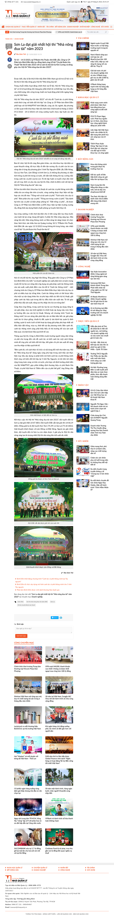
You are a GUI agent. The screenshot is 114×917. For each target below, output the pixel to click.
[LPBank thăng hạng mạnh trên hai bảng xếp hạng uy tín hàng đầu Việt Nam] (82, 86)
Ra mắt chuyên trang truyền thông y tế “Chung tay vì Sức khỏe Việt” (100, 471)
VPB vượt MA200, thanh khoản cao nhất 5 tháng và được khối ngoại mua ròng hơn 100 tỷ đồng (63, 31)
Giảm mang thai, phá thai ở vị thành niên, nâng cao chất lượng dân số (99, 448)
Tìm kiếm (106, 31)
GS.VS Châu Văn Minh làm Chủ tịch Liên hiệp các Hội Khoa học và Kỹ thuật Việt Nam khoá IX (99, 393)
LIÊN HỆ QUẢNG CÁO (64, 912)
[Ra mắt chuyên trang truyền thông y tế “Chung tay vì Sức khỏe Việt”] (82, 470)
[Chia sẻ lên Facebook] (9, 58)
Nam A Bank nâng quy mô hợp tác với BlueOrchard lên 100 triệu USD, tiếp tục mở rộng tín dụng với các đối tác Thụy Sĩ (99, 59)
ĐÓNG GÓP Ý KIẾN (49, 912)
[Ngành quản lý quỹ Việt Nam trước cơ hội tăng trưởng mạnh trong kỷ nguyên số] (82, 45)
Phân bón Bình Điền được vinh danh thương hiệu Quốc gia (38, 588)
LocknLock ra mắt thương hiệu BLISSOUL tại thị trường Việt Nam (27, 726)
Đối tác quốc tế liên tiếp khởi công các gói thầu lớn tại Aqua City (99, 175)
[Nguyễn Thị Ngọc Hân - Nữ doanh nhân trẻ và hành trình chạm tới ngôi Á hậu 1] (82, 405)
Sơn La (53, 600)
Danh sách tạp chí (73, 2)
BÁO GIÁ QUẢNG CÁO (80, 912)
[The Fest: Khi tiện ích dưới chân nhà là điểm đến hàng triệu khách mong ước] (82, 198)
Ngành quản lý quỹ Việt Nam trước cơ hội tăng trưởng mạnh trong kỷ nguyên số (100, 45)
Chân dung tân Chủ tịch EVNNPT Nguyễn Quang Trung (99, 416)
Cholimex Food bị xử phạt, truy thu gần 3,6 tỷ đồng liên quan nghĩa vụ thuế (59, 849)
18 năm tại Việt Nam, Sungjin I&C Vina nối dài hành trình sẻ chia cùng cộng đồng (59, 697)
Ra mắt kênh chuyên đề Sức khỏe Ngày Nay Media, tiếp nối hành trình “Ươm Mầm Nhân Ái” (100, 483)
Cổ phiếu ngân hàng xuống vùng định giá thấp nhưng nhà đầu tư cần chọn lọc (28, 789)
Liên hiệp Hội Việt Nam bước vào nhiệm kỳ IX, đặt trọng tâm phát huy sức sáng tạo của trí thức (100, 133)
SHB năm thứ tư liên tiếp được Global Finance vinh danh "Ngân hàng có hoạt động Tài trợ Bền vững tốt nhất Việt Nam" (59, 758)
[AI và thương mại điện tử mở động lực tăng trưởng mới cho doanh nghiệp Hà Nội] (82, 310)
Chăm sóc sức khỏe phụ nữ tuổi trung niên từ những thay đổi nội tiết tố (99, 460)
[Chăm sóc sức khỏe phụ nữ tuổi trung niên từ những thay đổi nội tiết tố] (82, 459)
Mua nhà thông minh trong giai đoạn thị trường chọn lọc (99, 165)
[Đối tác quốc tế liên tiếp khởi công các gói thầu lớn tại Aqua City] (82, 176)
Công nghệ (84, 265)
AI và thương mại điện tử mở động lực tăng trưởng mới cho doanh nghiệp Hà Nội (99, 310)
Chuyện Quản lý (40, 866)
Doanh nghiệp (86, 208)
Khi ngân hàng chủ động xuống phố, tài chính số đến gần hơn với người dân (58, 727)
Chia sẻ (55, 616)
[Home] (9, 51)
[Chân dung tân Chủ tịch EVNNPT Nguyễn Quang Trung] (82, 417)
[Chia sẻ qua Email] (9, 65)
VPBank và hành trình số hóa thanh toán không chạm (59, 818)
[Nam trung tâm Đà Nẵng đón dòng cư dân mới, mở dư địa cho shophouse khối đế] (82, 186)
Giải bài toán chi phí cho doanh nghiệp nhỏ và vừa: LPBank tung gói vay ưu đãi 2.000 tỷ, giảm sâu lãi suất (100, 73)
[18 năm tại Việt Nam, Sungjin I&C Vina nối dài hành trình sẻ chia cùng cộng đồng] (82, 255)
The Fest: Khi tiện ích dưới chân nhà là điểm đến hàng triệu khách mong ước (99, 198)
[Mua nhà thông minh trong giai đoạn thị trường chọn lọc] (82, 166)
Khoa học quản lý (88, 96)
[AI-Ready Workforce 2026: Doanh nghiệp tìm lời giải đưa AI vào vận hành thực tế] (82, 298)
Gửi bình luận (21, 634)
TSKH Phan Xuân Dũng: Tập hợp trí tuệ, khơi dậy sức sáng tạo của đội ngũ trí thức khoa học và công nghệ (99, 146)
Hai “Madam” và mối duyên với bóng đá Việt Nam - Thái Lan (26, 756)
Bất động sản (85, 158)
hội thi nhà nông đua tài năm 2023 (37, 600)
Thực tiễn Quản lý (88, 320)
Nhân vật (83, 384)
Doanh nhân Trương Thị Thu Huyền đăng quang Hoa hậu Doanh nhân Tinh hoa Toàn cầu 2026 (99, 429)
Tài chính (83, 37)
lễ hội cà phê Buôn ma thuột (26, 603)
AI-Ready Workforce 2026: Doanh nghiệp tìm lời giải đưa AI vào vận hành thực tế (99, 299)
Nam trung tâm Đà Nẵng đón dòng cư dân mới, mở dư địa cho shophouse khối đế (99, 187)
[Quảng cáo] (70, 13)
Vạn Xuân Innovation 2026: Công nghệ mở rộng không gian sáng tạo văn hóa (99, 274)
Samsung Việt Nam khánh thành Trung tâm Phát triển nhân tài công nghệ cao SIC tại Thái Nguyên (100, 286)
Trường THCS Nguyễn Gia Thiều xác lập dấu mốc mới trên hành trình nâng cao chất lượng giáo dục (99, 357)
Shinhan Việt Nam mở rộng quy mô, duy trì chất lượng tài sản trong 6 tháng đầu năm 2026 (28, 697)
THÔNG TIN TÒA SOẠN (33, 912)
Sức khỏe (83, 440)
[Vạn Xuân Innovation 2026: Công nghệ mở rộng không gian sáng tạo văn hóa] (82, 273)
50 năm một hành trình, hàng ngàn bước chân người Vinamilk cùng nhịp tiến (58, 789)
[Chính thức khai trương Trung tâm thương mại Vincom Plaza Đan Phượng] (82, 216)
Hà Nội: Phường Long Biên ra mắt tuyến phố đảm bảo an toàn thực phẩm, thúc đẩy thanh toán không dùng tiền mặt (99, 372)
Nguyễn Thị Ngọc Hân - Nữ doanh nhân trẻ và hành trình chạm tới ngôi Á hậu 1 (100, 406)
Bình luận (9, 45)
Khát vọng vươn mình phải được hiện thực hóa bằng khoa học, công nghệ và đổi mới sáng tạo (99, 105)
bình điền (20, 600)
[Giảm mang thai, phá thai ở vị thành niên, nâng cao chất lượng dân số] (82, 448)
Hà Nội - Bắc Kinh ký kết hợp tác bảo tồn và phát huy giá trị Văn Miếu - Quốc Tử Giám (99, 344)
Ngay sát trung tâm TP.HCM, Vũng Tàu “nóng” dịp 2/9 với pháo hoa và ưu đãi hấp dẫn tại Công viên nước (27, 819)
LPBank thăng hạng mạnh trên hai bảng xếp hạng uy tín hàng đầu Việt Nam (100, 86)
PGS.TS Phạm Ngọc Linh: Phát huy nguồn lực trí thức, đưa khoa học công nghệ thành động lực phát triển (99, 119)
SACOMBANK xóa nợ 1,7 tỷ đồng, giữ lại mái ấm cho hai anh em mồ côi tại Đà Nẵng (27, 849)
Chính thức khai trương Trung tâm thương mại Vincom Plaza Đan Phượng (27, 667)
